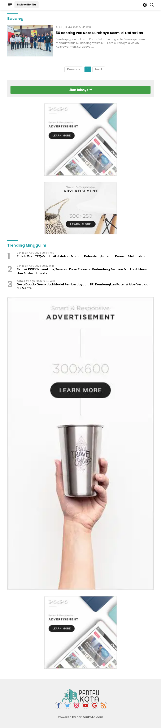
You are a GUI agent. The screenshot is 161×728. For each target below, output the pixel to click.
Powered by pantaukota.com (80, 717)
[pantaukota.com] (80, 695)
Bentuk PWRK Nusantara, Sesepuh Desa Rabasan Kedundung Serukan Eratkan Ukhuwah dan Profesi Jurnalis (83, 271)
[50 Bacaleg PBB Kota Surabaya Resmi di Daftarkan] (30, 40)
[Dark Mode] (145, 4)
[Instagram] (76, 705)
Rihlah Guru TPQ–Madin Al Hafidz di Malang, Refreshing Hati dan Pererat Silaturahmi (81, 256)
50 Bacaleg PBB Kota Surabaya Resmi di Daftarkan (99, 32)
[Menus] (9, 4)
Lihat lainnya (79, 90)
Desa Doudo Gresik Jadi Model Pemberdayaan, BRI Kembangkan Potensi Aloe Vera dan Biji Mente (83, 286)
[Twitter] (67, 705)
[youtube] (85, 705)
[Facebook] (58, 705)
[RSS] (103, 705)
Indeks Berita (26, 5)
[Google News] (94, 705)
